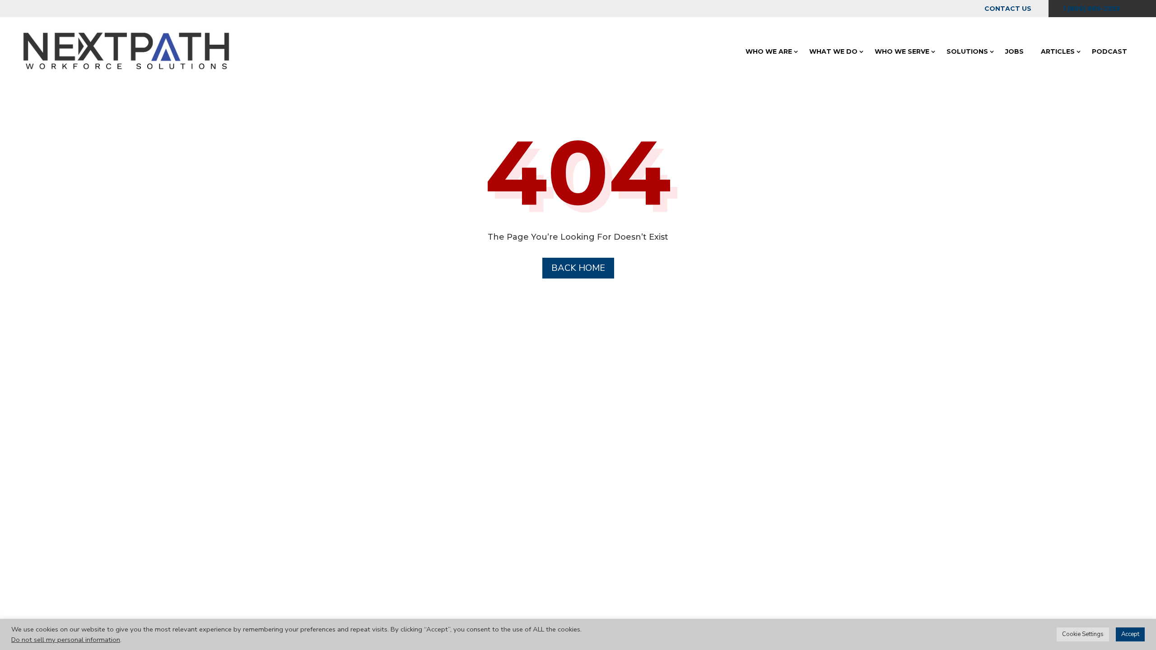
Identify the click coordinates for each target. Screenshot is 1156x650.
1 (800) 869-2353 (1091, 9)
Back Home (578, 268)
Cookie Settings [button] (1083, 634)
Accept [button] (1130, 634)
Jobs (1014, 51)
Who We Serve (902, 51)
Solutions (967, 51)
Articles (1058, 51)
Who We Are (769, 51)
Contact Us (1007, 8)
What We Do (833, 51)
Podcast (1109, 51)
